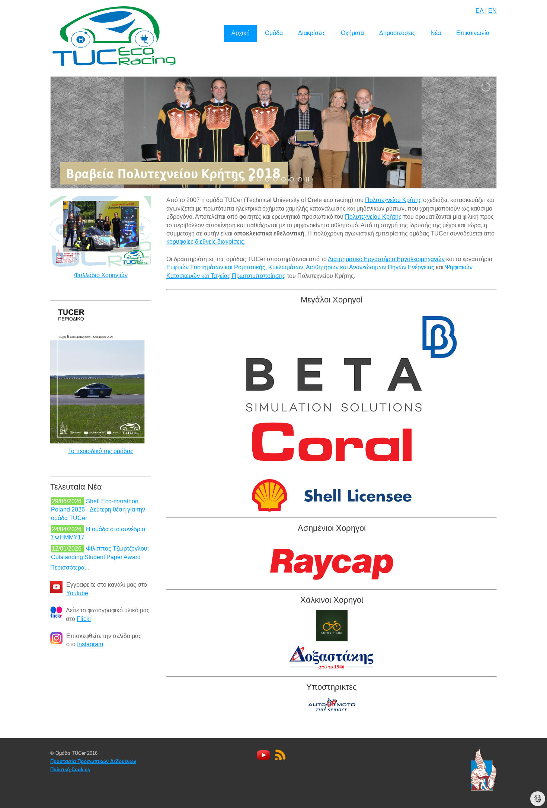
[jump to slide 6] (283, 179)
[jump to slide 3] (259, 179)
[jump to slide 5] (275, 179)
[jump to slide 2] (251, 179)
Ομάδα (274, 33)
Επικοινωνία (472, 33)
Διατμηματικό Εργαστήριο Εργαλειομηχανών (386, 259)
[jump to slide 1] (242, 179)
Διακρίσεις (312, 33)
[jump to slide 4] (267, 179)
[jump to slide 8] (300, 179)
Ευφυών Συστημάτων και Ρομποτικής (215, 267)
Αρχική (240, 33)
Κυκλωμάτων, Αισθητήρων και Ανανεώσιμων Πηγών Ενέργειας (351, 267)
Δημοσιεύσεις (397, 33)
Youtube (77, 593)
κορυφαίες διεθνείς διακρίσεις (205, 241)
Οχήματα (352, 33)
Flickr (84, 619)
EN (492, 10)
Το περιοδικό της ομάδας (100, 451)
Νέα (436, 33)
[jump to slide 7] (292, 179)
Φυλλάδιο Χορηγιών (101, 275)
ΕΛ (480, 10)
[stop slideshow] (307, 179)
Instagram (90, 644)
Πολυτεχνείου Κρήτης (393, 200)
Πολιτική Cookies (70, 769)
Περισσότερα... (69, 567)
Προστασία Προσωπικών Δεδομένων (93, 761)
